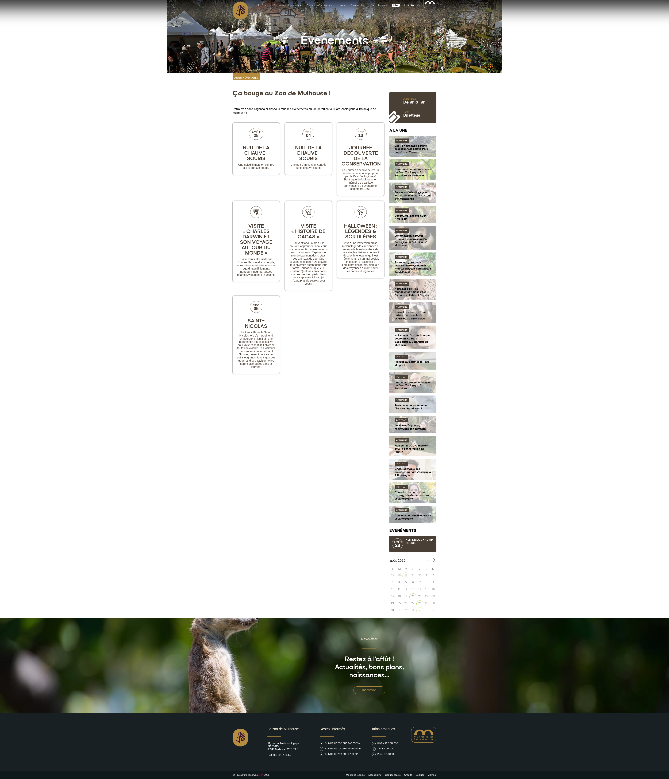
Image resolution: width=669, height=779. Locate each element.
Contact (432, 774)
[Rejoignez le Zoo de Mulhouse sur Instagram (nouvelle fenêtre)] (408, 5)
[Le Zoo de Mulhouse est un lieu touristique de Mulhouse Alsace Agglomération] (423, 741)
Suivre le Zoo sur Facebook (342, 743)
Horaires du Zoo (387, 743)
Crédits (408, 774)
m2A (260, 774)
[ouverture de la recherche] (417, 5)
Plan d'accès (385, 754)
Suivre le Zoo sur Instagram (343, 749)
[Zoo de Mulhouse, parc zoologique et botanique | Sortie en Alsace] (240, 755)
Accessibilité (375, 774)
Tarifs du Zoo (385, 749)
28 (419, 603)
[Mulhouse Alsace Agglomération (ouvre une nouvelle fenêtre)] (430, 7)
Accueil (238, 77)
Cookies (420, 774)
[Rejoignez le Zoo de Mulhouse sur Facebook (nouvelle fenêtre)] (404, 5)
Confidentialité (393, 774)
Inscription (369, 690)
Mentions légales (355, 774)
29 (405, 575)
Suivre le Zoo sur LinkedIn (342, 754)
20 (412, 596)
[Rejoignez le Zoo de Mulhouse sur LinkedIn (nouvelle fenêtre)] (412, 5)
